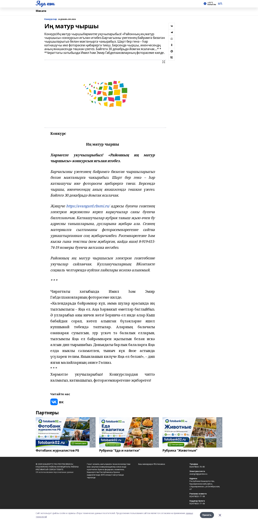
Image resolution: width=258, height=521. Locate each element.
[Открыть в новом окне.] (57, 401)
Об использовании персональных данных (54, 472)
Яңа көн (45, 3)
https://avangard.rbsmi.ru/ (87, 205)
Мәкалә (41, 10)
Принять (207, 515)
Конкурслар (50, 19)
